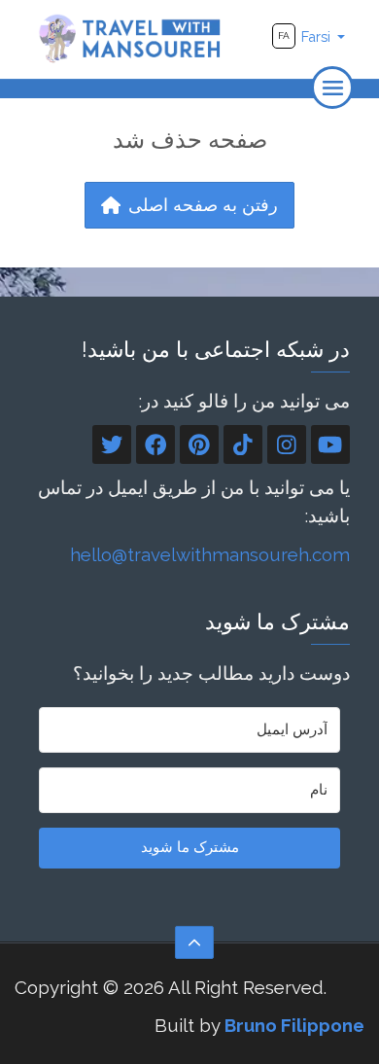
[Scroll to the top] (194, 942)
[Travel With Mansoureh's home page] (130, 37)
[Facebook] (155, 444)
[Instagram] (286, 444)
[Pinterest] (199, 444)
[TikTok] (243, 444)
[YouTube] (330, 444)
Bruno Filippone (294, 1025)
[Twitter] (111, 444)
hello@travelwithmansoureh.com (210, 554)
